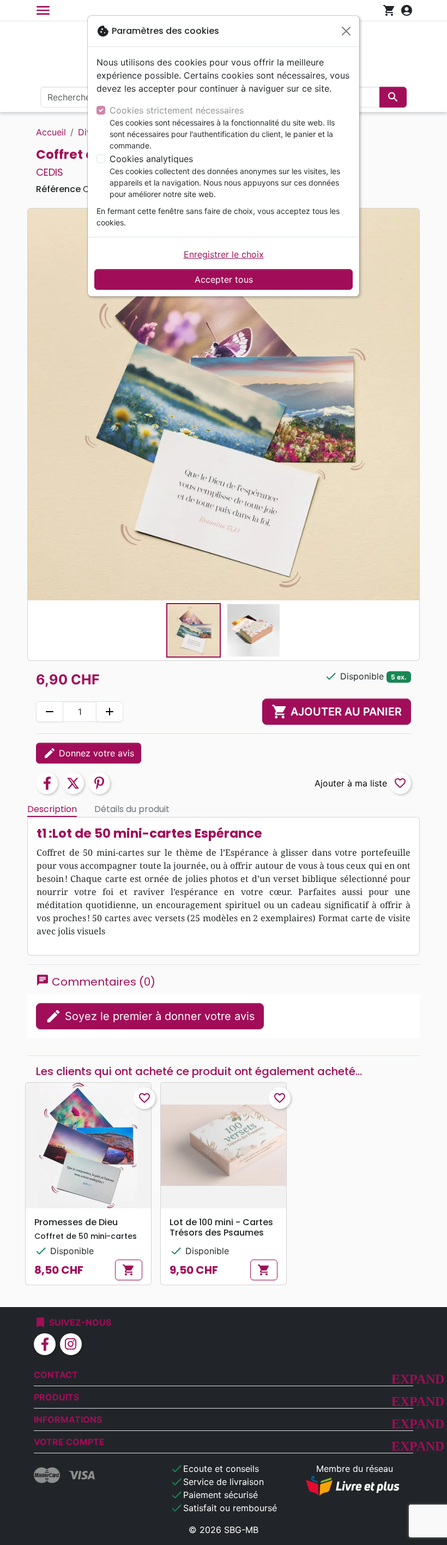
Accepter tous (224, 279)
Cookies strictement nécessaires (177, 110)
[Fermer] (346, 31)
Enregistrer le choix (224, 254)
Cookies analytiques (151, 158)
